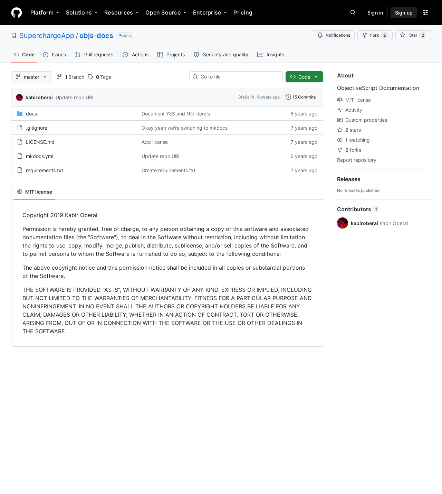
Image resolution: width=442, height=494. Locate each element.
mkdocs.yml (39, 156)
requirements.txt (44, 170)
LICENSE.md (40, 142)
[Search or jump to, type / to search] (353, 12)
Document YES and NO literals (176, 113)
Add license (155, 142)
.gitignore (36, 128)
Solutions (79, 12)
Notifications (338, 35)
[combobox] (239, 77)
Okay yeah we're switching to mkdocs (185, 128)
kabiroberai (39, 97)
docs (31, 113)
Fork (378, 35)
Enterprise (207, 12)
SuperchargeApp (46, 35)
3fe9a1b (246, 97)
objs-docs (96, 35)
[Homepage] (16, 12)
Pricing (242, 12)
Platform (42, 12)
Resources (118, 12)
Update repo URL (75, 97)
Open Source (163, 12)
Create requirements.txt (168, 170)
